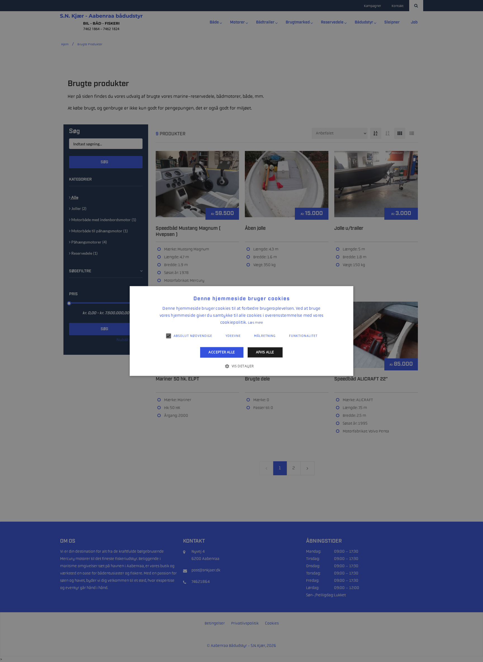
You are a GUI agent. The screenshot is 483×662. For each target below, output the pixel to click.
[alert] (241, 331)
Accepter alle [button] (222, 352)
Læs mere (255, 322)
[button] (241, 366)
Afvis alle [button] (265, 352)
